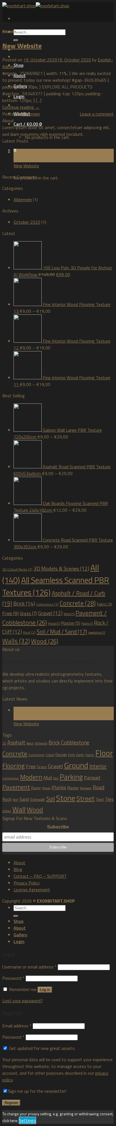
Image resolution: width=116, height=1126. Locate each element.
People (54, 623)
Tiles (109, 799)
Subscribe (58, 826)
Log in (45, 990)
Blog (18, 869)
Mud (47, 777)
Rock (7, 799)
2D (4, 743)
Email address (17, 1025)
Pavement (16, 787)
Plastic (87, 623)
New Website (22, 46)
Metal (69, 614)
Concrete (78, 603)
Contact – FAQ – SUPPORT (40, 876)
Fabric (104, 604)
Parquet (92, 777)
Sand (24, 799)
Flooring (13, 766)
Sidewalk (37, 799)
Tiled (99, 799)
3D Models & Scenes (61, 569)
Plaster (70, 623)
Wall (19, 809)
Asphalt (16, 742)
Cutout (50, 755)
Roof (29, 632)
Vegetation (96, 632)
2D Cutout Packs (17, 569)
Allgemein (9, 31)
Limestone (10, 778)
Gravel (50, 613)
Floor (104, 753)
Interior (98, 766)
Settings (27, 1120)
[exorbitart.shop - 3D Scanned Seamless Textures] (35, 5)
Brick (24, 603)
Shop (18, 65)
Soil (50, 798)
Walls (16, 641)
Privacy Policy (27, 882)
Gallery (20, 86)
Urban (6, 811)
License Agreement (32, 889)
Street (85, 798)
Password (13, 978)
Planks (59, 787)
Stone (65, 798)
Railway (86, 788)
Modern (31, 777)
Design (61, 754)
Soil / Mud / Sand (62, 631)
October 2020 (27, 222)
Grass (28, 613)
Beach (30, 743)
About (20, 75)
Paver (36, 788)
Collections (47, 604)
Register (11, 1103)
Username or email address (29, 966)
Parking (71, 776)
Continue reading (20, 107)
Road (98, 787)
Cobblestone (75, 742)
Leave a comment (97, 113)
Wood (44, 641)
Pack (56, 778)
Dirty (71, 754)
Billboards (41, 743)
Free (10, 613)
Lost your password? (22, 1000)
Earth (80, 754)
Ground (76, 765)
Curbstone (36, 754)
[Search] (16, 916)
